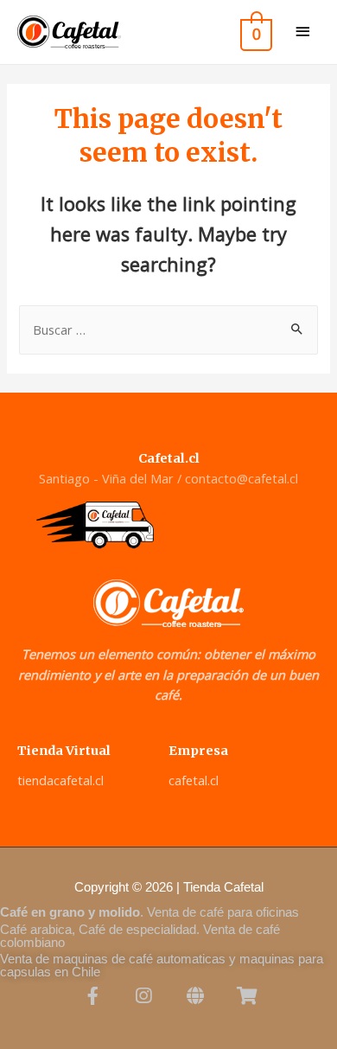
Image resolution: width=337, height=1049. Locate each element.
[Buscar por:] (168, 329)
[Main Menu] (302, 32)
